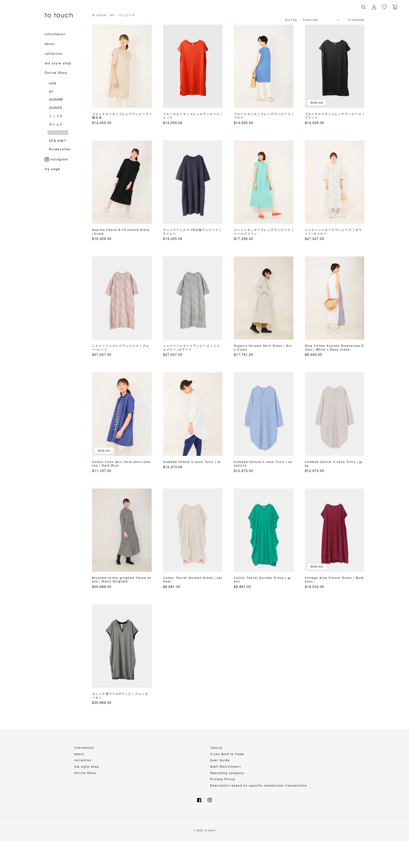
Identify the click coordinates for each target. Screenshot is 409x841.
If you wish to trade (227, 754)
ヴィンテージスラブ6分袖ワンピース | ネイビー (192, 231)
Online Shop (85, 773)
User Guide (220, 760)
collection (83, 760)
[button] (363, 7)
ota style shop (86, 766)
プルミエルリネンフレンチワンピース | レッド (192, 115)
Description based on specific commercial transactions (258, 785)
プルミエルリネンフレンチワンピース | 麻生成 (121, 115)
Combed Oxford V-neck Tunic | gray (334, 463)
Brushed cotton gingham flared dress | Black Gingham (121, 579)
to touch (99, 15)
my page (52, 170)
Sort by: (291, 20)
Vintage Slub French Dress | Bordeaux (334, 579)
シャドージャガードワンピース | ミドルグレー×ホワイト (191, 347)
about (79, 754)
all (112, 15)
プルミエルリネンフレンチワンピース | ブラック (334, 115)
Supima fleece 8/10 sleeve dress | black (121, 231)
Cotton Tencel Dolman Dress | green (262, 579)
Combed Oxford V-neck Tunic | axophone (263, 463)
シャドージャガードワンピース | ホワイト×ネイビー (333, 231)
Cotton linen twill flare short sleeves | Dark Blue (121, 463)
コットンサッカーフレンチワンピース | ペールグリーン (263, 231)
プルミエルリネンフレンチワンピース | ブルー (263, 115)
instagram (59, 159)
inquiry (216, 747)
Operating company (227, 773)
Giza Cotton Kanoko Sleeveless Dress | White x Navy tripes (334, 347)
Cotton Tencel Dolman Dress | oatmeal (192, 579)
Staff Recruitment (225, 766)
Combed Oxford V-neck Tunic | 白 (192, 462)
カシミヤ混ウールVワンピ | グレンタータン (120, 695)
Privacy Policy (222, 779)
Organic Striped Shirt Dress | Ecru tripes (263, 347)
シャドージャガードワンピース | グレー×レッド (120, 347)
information (84, 747)
